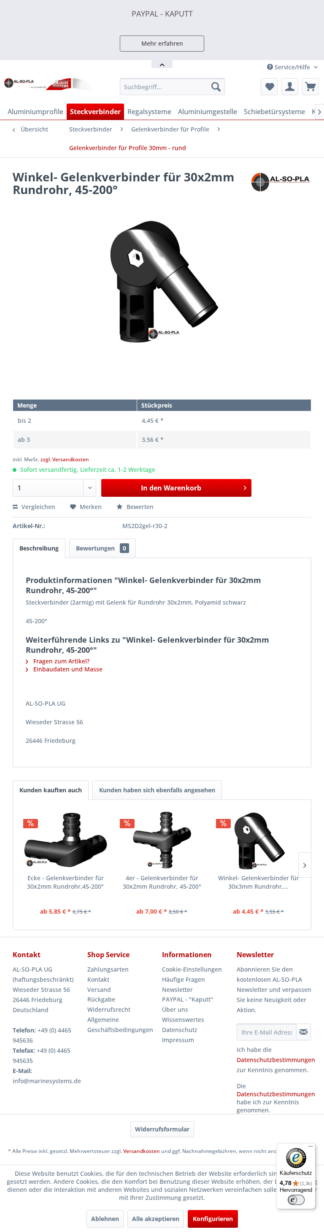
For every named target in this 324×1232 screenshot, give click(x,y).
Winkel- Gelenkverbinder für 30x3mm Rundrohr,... (258, 882)
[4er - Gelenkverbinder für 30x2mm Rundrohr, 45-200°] (162, 840)
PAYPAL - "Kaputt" (187, 999)
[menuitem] (172, 86)
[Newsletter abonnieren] (303, 1032)
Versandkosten (141, 1151)
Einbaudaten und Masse (67, 669)
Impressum (178, 1040)
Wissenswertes (183, 1020)
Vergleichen (37, 507)
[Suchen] (216, 86)
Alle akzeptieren (155, 1219)
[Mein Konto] (289, 86)
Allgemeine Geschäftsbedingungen (120, 1025)
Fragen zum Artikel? (60, 661)
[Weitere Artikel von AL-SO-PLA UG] (281, 185)
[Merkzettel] (269, 86)
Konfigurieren (213, 1219)
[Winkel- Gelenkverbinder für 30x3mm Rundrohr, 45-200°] (258, 840)
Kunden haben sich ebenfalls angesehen (157, 790)
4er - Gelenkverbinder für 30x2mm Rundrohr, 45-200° (162, 882)
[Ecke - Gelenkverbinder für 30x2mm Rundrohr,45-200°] (66, 840)
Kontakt (98, 979)
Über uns (175, 1009)
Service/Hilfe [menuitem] (292, 67)
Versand (99, 990)
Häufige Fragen (183, 979)
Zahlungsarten (108, 969)
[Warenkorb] (310, 86)
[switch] (296, 1200)
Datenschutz (179, 1030)
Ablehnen (105, 1219)
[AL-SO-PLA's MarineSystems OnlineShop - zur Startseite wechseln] (49, 88)
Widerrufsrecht (108, 1009)
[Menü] (310, 1148)
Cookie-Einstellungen (192, 969)
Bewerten (139, 507)
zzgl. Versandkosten (64, 459)
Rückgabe (101, 999)
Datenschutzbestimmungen (276, 1060)
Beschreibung (39, 548)
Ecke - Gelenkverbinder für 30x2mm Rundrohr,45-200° (65, 882)
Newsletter (177, 990)
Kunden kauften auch (50, 790)
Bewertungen (101, 548)
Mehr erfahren (162, 43)
